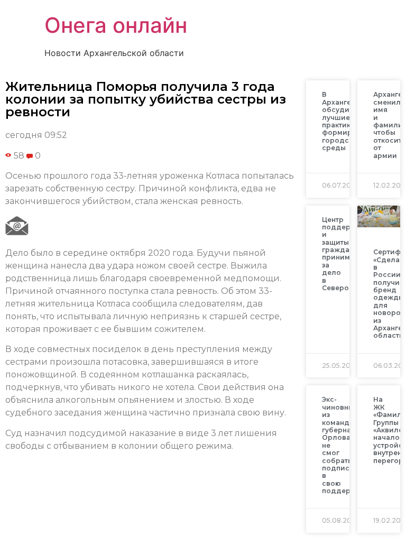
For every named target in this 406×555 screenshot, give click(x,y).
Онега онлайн (115, 25)
